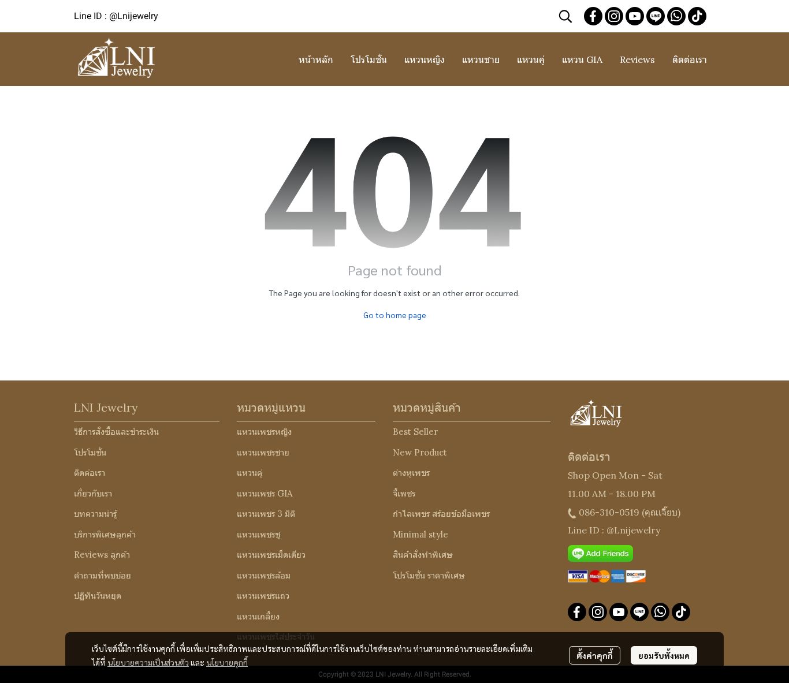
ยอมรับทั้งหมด (664, 655)
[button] (565, 16)
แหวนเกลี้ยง (258, 616)
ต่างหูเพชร (411, 472)
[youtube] (635, 16)
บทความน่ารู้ (95, 513)
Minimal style (420, 534)
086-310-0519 (609, 512)
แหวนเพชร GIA (264, 493)
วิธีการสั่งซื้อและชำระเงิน (116, 431)
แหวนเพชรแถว (263, 595)
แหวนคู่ (249, 472)
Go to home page (394, 314)
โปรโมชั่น (90, 452)
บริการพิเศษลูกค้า (105, 534)
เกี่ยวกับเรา (93, 493)
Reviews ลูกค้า (102, 554)
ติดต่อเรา (89, 472)
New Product (420, 452)
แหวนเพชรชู (258, 534)
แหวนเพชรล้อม (264, 575)
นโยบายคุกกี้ (227, 662)
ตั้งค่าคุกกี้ (594, 655)
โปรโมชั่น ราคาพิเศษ (429, 575)
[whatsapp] (676, 16)
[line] (655, 16)
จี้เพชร (404, 493)
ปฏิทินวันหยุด (97, 595)
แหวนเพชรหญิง (264, 431)
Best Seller (415, 431)
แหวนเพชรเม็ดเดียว (271, 554)
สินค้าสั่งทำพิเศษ (423, 554)
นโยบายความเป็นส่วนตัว (148, 662)
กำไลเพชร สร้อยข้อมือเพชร (441, 513)
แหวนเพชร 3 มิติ (266, 513)
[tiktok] (697, 16)
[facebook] (593, 16)
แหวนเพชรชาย (263, 452)
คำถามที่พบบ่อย (102, 575)
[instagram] (614, 16)
